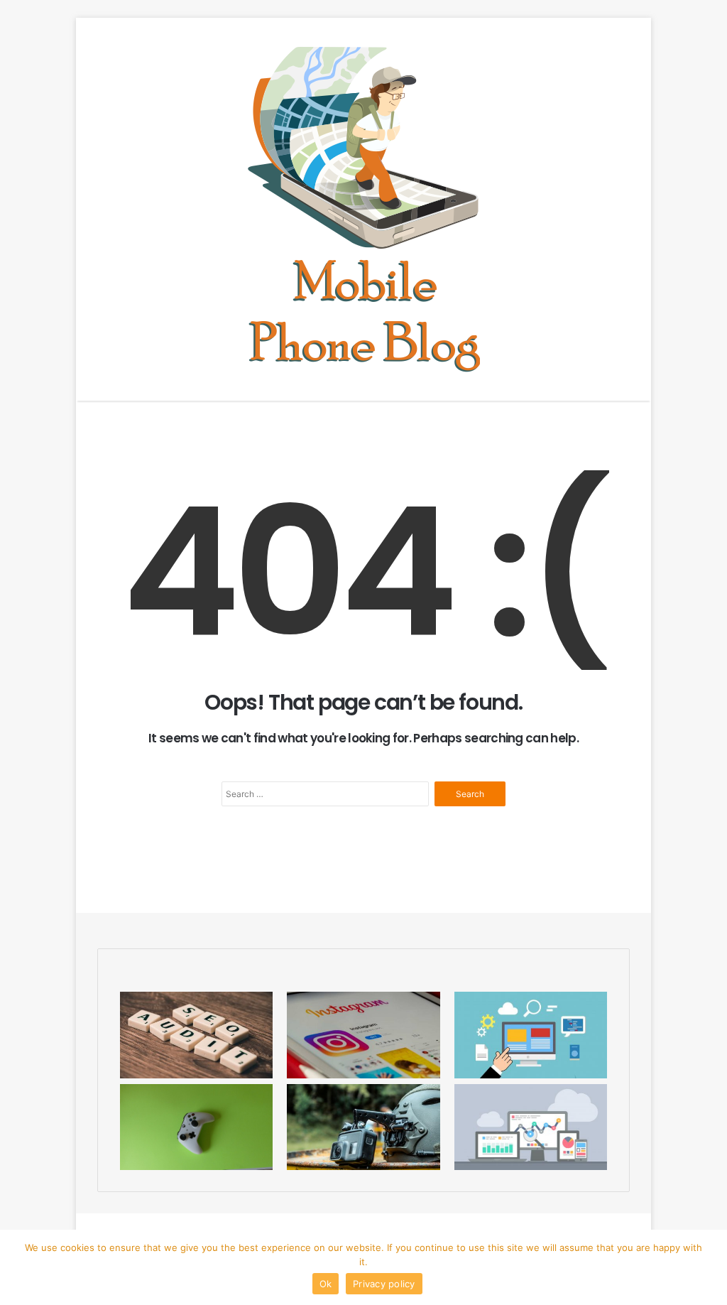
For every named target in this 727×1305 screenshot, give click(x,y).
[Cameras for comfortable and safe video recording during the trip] (363, 1127)
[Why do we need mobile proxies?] (530, 1035)
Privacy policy (384, 1283)
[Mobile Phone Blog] (364, 209)
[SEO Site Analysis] (196, 1035)
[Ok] (709, 1267)
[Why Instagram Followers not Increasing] (363, 1035)
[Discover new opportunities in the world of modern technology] (530, 1127)
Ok (325, 1283)
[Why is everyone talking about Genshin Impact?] (196, 1127)
